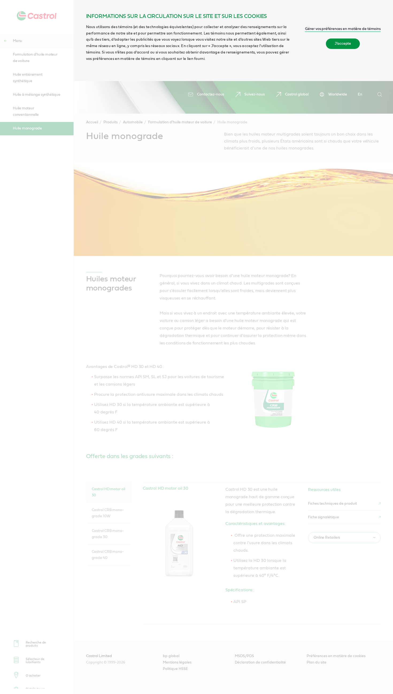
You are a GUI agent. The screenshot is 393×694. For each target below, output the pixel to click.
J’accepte (343, 43)
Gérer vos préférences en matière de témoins (343, 29)
